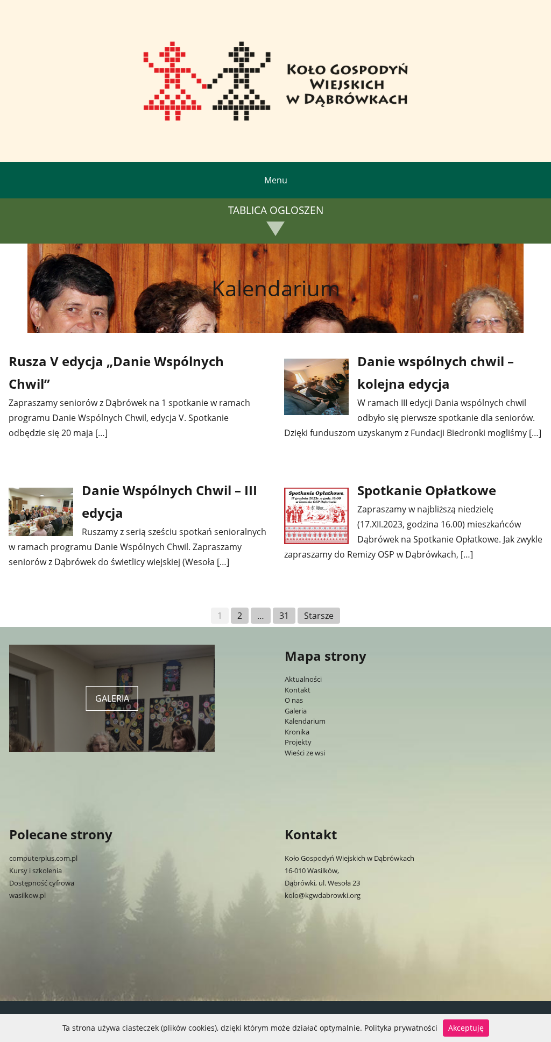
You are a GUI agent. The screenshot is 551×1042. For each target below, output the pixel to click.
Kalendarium (305, 721)
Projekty (298, 742)
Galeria (296, 711)
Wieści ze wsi (305, 753)
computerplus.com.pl (43, 858)
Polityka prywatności (400, 1028)
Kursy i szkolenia (35, 870)
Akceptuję (466, 1028)
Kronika (297, 732)
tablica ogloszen (275, 210)
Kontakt (297, 690)
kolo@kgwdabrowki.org (323, 895)
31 (284, 616)
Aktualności (303, 679)
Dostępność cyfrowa (41, 883)
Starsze (319, 616)
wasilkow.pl (27, 895)
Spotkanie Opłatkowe (426, 490)
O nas (294, 700)
